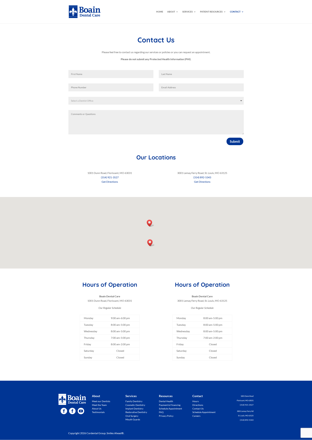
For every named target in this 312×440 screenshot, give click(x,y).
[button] (150, 223)
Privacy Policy (166, 415)
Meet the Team (99, 405)
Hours (195, 401)
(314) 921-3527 (110, 177)
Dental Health (166, 401)
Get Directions (110, 181)
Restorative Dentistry (136, 412)
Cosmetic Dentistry (135, 405)
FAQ (161, 412)
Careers (196, 415)
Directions (197, 405)
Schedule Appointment (170, 408)
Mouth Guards (132, 419)
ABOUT (171, 12)
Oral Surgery (131, 415)
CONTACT (235, 12)
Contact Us (198, 408)
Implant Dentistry (134, 408)
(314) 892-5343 (202, 177)
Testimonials (98, 412)
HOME (159, 12)
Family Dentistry (133, 401)
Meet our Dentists (101, 401)
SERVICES (187, 12)
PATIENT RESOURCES (211, 12)
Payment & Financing (169, 405)
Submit (235, 141)
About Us (96, 408)
